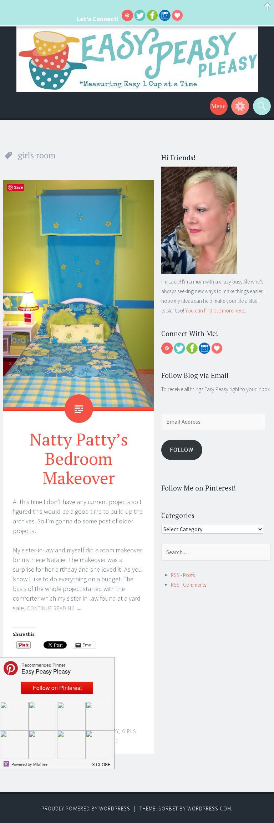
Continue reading (54, 608)
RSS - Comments (188, 584)
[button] (102, 762)
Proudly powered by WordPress (85, 808)
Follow (181, 450)
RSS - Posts (183, 575)
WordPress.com (209, 808)
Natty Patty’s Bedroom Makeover (79, 458)
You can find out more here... (216, 310)
